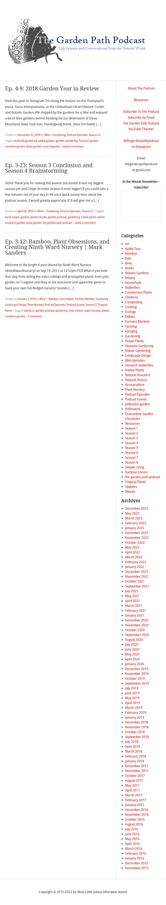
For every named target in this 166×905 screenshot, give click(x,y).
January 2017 (134, 805)
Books (129, 268)
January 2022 (134, 567)
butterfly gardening (25, 140)
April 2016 (132, 844)
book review (12, 217)
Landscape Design (16, 304)
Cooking (131, 307)
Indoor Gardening (137, 351)
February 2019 (135, 713)
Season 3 (87, 211)
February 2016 (135, 853)
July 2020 (131, 645)
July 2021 (131, 591)
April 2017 (132, 790)
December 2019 (136, 669)
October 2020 (135, 630)
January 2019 (134, 717)
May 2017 (132, 785)
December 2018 (136, 722)
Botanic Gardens (137, 273)
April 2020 (132, 659)
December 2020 (136, 620)
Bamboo (54, 298)
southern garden (15, 146)
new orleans (76, 310)
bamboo (29, 310)
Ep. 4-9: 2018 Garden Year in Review (52, 88)
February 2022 (135, 562)
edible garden (46, 140)
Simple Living (134, 467)
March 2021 (133, 606)
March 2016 (133, 849)
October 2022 (135, 542)
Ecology (130, 312)
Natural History (136, 380)
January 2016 (134, 858)
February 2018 (135, 756)
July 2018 (131, 742)
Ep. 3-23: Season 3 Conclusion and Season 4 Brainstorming (49, 168)
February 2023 (135, 523)
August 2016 (134, 824)
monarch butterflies (139, 365)
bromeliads (67, 298)
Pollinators (132, 409)
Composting (133, 302)
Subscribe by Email (141, 117)
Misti (47, 134)
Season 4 (94, 134)
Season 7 (131, 457)
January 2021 (134, 615)
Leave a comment (73, 146)
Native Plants (134, 370)
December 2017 (136, 766)
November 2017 (137, 771)
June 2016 (132, 834)
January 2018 (134, 761)
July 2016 (131, 829)
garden (60, 140)
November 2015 (137, 868)
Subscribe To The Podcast (141, 112)
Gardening (59, 134)
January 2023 (134, 528)
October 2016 (135, 819)
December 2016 (136, 810)
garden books (38, 217)
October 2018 (135, 732)
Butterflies (132, 287)
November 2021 (137, 577)
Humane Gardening (139, 346)
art (127, 244)
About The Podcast (141, 88)
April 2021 (132, 601)
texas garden (34, 146)
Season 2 (131, 433)
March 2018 (133, 751)
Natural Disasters (137, 375)
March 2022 (133, 557)
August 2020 (134, 640)
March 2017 (133, 795)
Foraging (131, 331)
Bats (128, 258)
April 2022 (132, 552)
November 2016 (137, 815)
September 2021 (137, 586)
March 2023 (133, 518)
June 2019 (132, 693)
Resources (141, 100)
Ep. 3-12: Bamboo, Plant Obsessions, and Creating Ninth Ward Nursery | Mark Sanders (57, 247)
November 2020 (137, 625)
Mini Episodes (135, 360)
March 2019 (133, 708)
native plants (88, 217)
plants (101, 217)
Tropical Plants (135, 482)
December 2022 (136, 533)
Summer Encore (136, 472)
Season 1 (131, 428)
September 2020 (137, 635)
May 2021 (132, 596)
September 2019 (137, 683)
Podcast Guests (76, 304)
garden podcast (57, 217)
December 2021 (136, 572)
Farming (131, 326)
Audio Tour (133, 249)
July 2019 (131, 688)
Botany (130, 278)
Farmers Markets (85, 298)
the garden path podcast (57, 222)
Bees (128, 263)
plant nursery (92, 310)
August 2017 (134, 781)
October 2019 (135, 679)
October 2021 (135, 581)
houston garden (88, 140)
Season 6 (131, 453)
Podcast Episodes (77, 134)
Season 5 (131, 448)
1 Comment (35, 316)
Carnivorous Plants (138, 292)
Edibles (130, 317)
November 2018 (137, 727)
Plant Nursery (36, 304)
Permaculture (135, 385)
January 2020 (134, 664)
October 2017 (135, 776)
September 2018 (137, 737)
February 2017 (135, 800)
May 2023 (132, 513)
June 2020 (132, 649)
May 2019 (132, 698)
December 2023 (136, 508)
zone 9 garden (51, 146)
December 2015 (136, 863)
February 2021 (135, 611)
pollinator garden (137, 404)
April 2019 (132, 703)
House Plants (134, 341)
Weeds (130, 491)
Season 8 (131, 462)
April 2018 (132, 747)
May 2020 (132, 654)
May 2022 (132, 547)
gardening (72, 140)
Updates (131, 487)
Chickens (131, 297)
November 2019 (137, 674)
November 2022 (137, 538)
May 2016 (132, 839)
